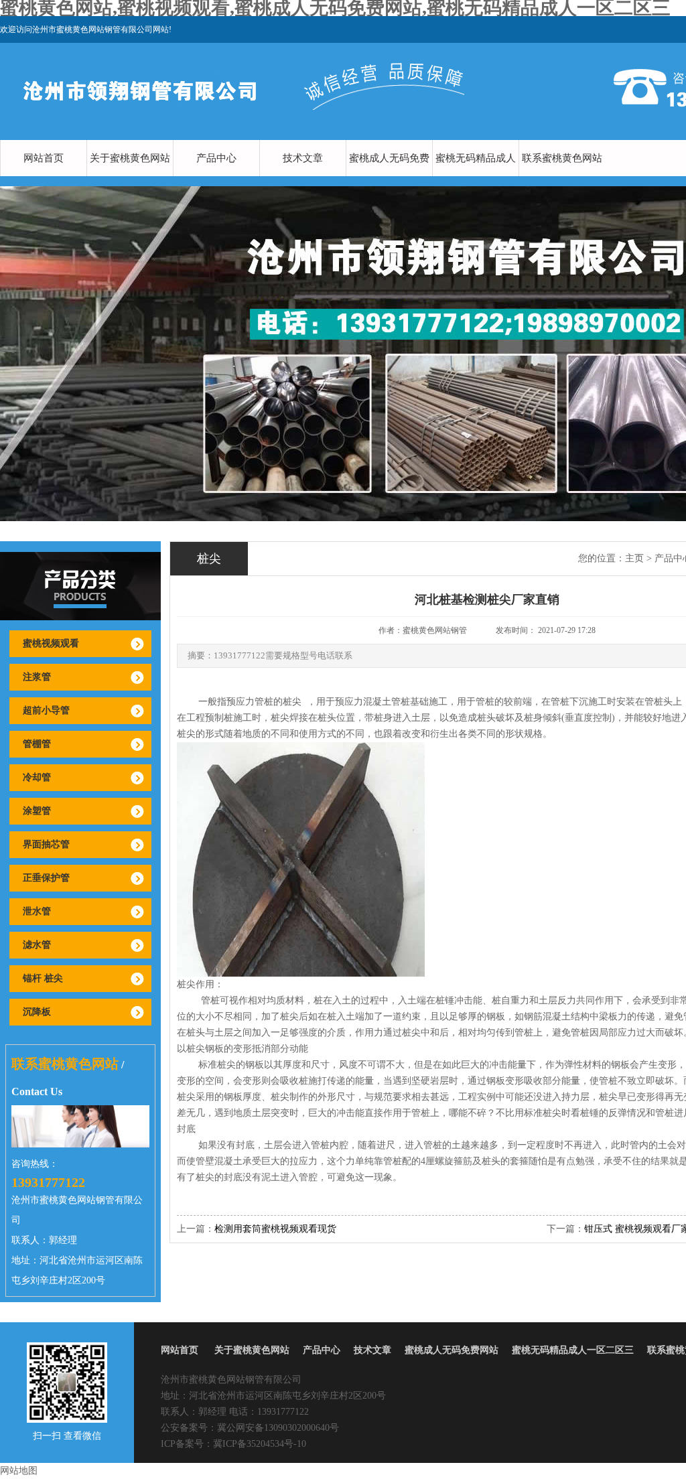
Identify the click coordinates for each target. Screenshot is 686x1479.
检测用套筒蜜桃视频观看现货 (275, 1229)
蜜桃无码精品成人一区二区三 (475, 176)
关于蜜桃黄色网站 (130, 158)
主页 (634, 558)
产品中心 (216, 158)
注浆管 (37, 677)
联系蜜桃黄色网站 (562, 158)
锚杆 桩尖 (43, 978)
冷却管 (37, 777)
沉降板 (37, 1012)
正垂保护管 (46, 878)
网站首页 (43, 158)
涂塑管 (37, 811)
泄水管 (37, 911)
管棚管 (37, 744)
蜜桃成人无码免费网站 (389, 176)
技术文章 (303, 158)
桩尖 (292, 702)
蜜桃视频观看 (51, 643)
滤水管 (37, 945)
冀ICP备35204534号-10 (259, 1444)
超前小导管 (46, 710)
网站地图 (19, 1471)
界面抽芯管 (46, 844)
